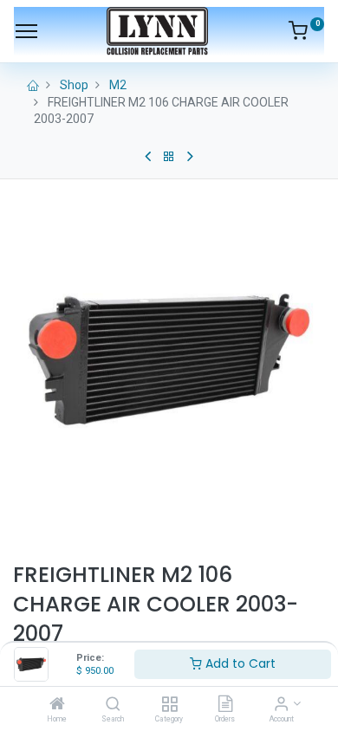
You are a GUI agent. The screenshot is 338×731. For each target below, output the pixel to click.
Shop (74, 85)
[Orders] (225, 705)
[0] (306, 34)
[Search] (113, 705)
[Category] (169, 705)
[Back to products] (169, 156)
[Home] (57, 705)
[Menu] (26, 31)
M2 (118, 85)
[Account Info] (281, 705)
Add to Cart (239, 663)
